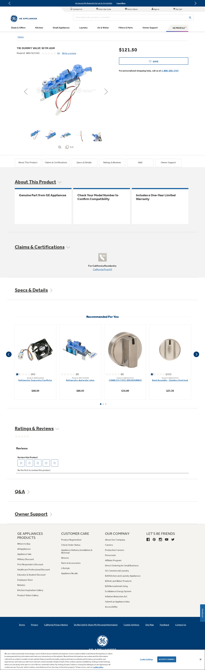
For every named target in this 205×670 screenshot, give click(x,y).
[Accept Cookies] (200, 659)
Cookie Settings (146, 659)
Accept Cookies (167, 659)
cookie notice (98, 667)
